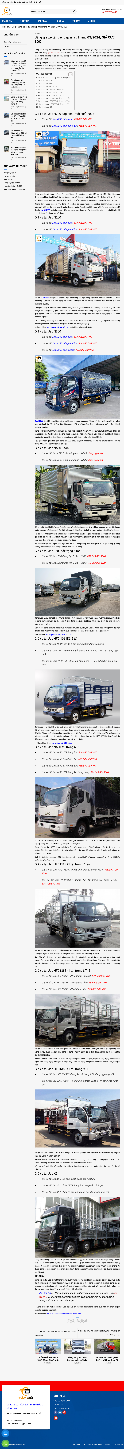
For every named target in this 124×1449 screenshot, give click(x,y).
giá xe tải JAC (54, 53)
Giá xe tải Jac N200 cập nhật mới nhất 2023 (55, 78)
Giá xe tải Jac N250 (45, 81)
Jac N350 (39, 421)
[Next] (117, 1350)
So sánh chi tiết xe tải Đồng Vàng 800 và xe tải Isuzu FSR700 (19, 151)
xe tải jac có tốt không (62, 743)
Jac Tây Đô (45, 1293)
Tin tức (76, 21)
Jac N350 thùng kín (62, 336)
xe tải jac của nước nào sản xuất (59, 634)
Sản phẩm (42, 21)
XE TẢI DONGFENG (62, 1408)
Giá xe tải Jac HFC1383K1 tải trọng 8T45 (54, 101)
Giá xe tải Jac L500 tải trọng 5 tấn (51, 90)
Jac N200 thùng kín (62, 119)
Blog (14, 27)
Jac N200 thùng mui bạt (64, 125)
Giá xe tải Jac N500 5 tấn (47, 87)
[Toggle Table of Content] (69, 74)
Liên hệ (91, 21)
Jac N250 (44, 298)
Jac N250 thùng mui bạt (64, 229)
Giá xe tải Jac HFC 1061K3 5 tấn (50, 92)
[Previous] (37, 1350)
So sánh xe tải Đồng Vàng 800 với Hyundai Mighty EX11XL (19, 134)
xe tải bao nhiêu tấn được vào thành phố (64, 1314)
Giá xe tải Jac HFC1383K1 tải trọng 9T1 (54, 104)
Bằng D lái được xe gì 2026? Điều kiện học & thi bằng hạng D (19, 100)
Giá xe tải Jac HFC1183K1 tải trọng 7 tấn (54, 98)
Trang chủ (7, 21)
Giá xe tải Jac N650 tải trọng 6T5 (50, 95)
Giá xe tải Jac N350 (45, 84)
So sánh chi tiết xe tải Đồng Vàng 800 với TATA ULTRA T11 (19, 117)
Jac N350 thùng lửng (63, 350)
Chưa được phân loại (12, 42)
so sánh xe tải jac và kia (57, 327)
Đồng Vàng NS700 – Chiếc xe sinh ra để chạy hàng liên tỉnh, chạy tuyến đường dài (18, 65)
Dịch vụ (60, 21)
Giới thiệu (25, 21)
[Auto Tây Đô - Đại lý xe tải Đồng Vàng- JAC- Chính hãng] (14, 11)
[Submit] (74, 11)
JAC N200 (45, 210)
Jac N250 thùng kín (62, 222)
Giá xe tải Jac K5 (45, 107)
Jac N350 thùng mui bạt (64, 343)
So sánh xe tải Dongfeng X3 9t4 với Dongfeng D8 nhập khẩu (18, 83)
